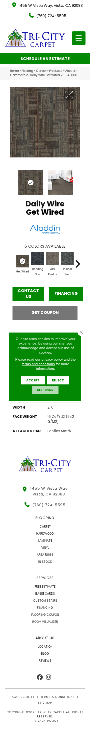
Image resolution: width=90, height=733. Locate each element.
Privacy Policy (45, 721)
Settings (45, 389)
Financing (66, 293)
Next (77, 180)
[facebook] (40, 677)
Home (14, 71)
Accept (33, 380)
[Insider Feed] (67, 258)
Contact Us (28, 293)
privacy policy (52, 359)
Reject (58, 380)
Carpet (41, 71)
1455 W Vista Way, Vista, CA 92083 (50, 5)
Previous (12, 180)
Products (55, 71)
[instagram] (48, 677)
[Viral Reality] (52, 258)
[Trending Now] (37, 258)
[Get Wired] (22, 261)
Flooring (27, 71)
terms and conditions (38, 364)
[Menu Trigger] (79, 38)
